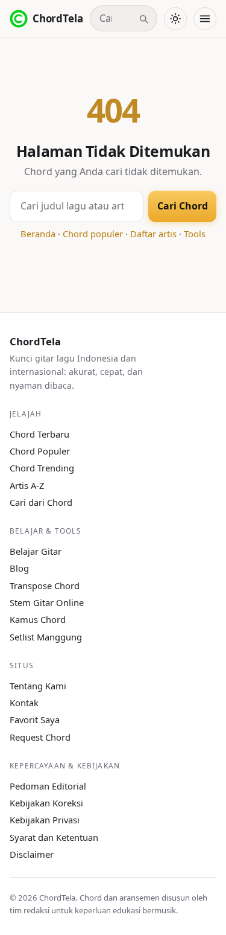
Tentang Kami (38, 686)
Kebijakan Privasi (45, 820)
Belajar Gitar (35, 551)
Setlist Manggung (46, 637)
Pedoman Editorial (48, 786)
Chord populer (93, 234)
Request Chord (40, 737)
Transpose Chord (45, 585)
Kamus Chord (38, 619)
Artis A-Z (27, 485)
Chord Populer (40, 451)
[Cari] (143, 18)
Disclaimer (32, 854)
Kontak (24, 703)
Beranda (37, 234)
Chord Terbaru (39, 434)
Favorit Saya (35, 719)
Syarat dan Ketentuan (54, 837)
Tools (195, 234)
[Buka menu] (204, 18)
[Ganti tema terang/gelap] (175, 18)
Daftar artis (153, 234)
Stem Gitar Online (47, 602)
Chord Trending (42, 468)
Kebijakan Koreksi (46, 803)
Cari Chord (182, 205)
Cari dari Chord (41, 502)
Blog (19, 568)
